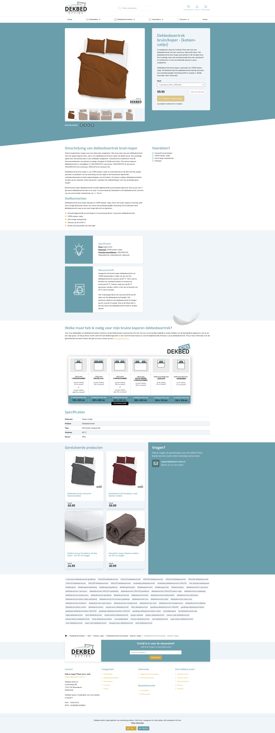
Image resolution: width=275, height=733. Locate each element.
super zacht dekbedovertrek (95, 623)
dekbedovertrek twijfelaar (195, 603)
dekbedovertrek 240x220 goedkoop (135, 591)
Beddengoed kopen (127, 587)
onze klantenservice (121, 338)
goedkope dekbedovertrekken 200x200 (81, 611)
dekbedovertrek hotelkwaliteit (162, 595)
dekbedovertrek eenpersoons (77, 595)
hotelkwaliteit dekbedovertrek (116, 615)
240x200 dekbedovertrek (198, 579)
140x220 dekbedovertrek (131, 579)
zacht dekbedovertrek (143, 623)
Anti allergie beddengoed (199, 583)
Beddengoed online (145, 587)
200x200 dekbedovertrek (153, 579)
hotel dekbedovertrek (93, 615)
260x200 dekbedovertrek (98, 583)
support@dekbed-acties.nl (173, 461)
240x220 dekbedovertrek (76, 583)
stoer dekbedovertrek (74, 623)
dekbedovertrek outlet (159, 599)
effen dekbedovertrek (139, 607)
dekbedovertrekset (96, 607)
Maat (159, 81)
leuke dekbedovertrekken (102, 619)
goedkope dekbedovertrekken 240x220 (114, 611)
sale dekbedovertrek (160, 619)
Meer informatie (137, 723)
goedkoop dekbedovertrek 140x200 (164, 607)
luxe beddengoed (121, 619)
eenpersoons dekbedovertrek (117, 607)
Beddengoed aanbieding (87, 587)
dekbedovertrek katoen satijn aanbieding (81, 599)
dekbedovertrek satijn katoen (100, 603)
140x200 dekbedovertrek (108, 579)
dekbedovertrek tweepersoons (171, 603)
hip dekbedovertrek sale (187, 611)
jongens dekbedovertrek (154, 615)
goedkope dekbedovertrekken (192, 607)
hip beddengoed (169, 611)
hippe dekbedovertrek (74, 615)
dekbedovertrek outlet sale (181, 599)
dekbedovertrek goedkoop (101, 595)
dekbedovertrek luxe (140, 599)
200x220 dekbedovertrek (176, 579)
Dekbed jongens (177, 587)
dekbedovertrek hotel (139, 595)
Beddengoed (71, 587)
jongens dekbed (137, 615)
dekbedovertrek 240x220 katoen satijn (167, 591)
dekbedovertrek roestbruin (76, 603)
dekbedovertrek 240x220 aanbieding (104, 591)
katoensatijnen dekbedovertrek (78, 619)
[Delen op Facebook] (81, 125)
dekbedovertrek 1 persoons (197, 587)
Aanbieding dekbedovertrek (144, 583)
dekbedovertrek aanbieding (194, 591)
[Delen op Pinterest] (92, 125)
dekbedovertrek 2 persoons (76, 591)
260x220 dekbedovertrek (121, 583)
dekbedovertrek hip (121, 595)
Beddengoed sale (162, 587)
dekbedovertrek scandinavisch (125, 603)
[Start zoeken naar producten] (120, 8)
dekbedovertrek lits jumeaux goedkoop (114, 599)
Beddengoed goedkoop (108, 587)
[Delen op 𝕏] (85, 125)
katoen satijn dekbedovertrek (178, 615)
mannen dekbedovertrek (140, 619)
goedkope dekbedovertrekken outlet (146, 611)
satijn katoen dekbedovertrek (181, 619)
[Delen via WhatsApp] (88, 125)
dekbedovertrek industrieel (187, 595)
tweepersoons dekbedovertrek (121, 623)
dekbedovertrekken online (76, 607)
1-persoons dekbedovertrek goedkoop (80, 579)
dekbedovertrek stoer (148, 603)
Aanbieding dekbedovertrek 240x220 (172, 583)
